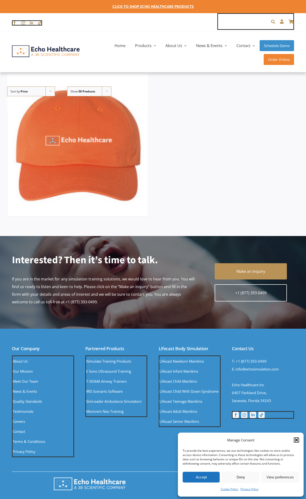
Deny (241, 477)
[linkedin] (31, 23)
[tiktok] (39, 23)
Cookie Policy (229, 489)
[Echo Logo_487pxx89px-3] (46, 46)
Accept (201, 477)
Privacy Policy (249, 489)
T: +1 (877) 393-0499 (249, 361)
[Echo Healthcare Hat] (77, 143)
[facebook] (14, 23)
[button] (296, 440)
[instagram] (23, 23)
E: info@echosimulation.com (255, 369)
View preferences (280, 477)
